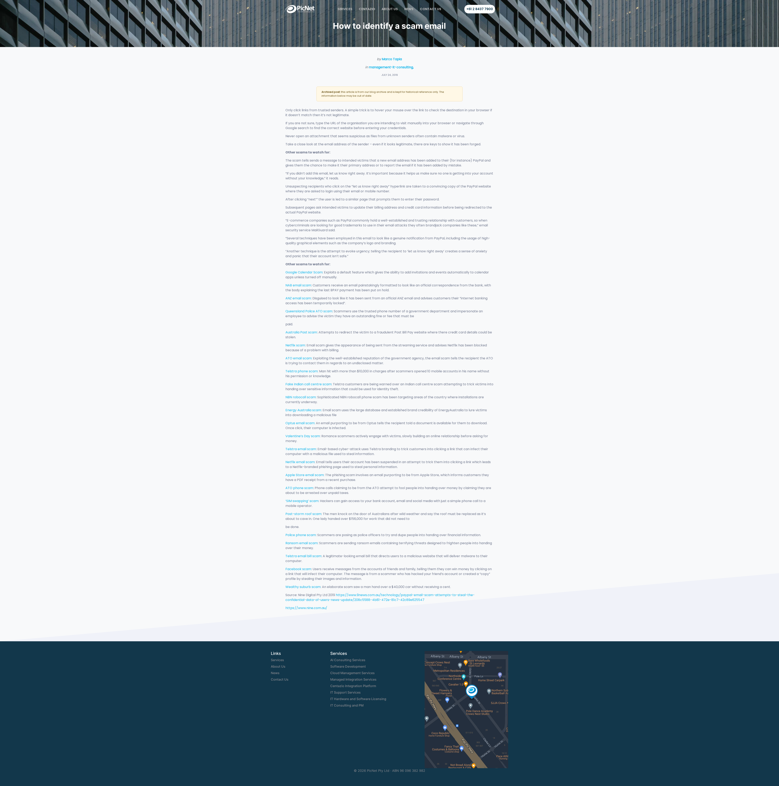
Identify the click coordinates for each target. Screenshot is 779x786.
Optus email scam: (300, 423)
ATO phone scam (299, 488)
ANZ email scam (298, 298)
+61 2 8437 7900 (479, 9)
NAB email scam (298, 285)
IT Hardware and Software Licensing (358, 699)
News (408, 9)
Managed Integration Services (353, 679)
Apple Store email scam (304, 475)
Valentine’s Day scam (302, 436)
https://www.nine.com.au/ (306, 608)
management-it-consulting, (391, 67)
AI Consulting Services (347, 660)
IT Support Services (345, 692)
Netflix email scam (300, 462)
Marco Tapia (392, 59)
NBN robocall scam (300, 397)
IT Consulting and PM (347, 705)
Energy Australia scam (303, 410)
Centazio (367, 9)
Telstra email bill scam (303, 556)
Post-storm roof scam (303, 514)
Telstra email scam (300, 449)
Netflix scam (295, 345)
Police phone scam (300, 535)
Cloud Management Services (352, 673)
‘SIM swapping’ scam (301, 501)
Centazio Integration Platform (353, 686)
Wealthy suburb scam (303, 587)
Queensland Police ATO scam (308, 311)
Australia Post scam (301, 332)
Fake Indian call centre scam (308, 384)
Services (345, 9)
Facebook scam (298, 569)
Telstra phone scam (301, 371)
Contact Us (430, 9)
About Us (390, 9)
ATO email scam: (298, 358)
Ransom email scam (301, 543)
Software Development (348, 666)
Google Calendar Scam (304, 272)
